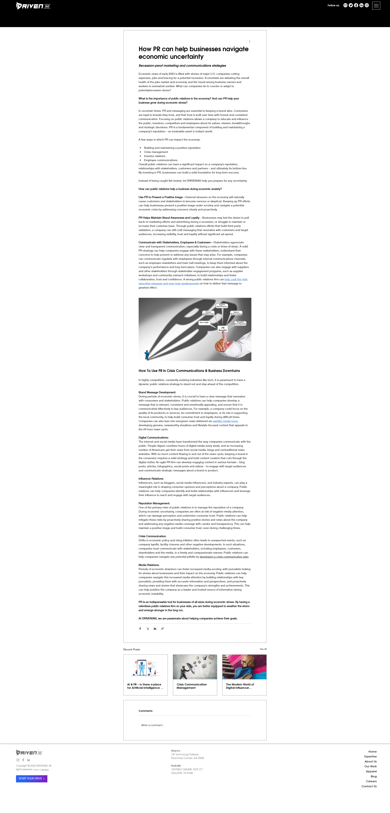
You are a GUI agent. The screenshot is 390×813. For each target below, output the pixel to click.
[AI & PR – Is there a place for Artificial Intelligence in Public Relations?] (146, 667)
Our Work (370, 766)
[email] (345, 5)
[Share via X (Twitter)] (147, 628)
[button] (376, 6)
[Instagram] (367, 5)
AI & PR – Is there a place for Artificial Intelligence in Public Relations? (145, 686)
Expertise (370, 756)
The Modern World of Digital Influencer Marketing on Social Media (244, 686)
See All (263, 649)
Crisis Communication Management (192, 686)
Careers (371, 781)
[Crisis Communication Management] (195, 667)
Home (373, 752)
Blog (374, 776)
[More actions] (249, 41)
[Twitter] (351, 5)
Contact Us (369, 786)
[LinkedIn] (361, 5)
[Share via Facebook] (140, 628)
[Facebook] (356, 5)
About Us (371, 761)
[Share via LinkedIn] (155, 628)
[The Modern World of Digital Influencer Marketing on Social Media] (244, 667)
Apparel (371, 771)
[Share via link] (162, 628)
